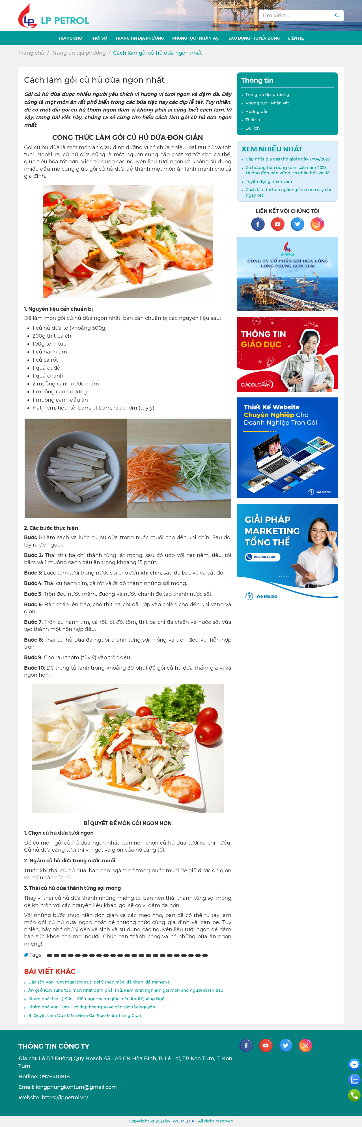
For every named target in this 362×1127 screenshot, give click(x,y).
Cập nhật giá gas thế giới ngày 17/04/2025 (288, 159)
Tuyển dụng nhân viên (269, 181)
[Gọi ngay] (354, 1095)
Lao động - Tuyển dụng (254, 38)
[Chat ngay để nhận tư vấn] (354, 1064)
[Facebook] (261, 223)
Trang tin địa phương (139, 38)
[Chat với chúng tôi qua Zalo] (354, 1080)
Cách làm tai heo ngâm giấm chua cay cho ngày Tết (289, 192)
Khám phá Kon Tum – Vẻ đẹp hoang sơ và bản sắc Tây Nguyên (91, 1007)
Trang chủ (31, 53)
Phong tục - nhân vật (196, 38)
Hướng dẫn (257, 111)
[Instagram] (317, 223)
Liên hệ (296, 38)
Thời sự (99, 38)
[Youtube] (280, 223)
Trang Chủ (70, 38)
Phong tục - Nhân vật (267, 103)
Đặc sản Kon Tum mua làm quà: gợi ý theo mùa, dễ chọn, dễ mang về (99, 982)
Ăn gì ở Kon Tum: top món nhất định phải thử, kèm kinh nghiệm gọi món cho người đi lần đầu (125, 990)
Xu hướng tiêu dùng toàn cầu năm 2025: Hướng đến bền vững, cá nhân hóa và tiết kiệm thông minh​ (288, 170)
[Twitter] (300, 223)
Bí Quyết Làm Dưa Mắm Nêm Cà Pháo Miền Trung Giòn (84, 1015)
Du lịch (252, 128)
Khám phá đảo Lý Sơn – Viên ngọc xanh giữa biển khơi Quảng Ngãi (96, 998)
